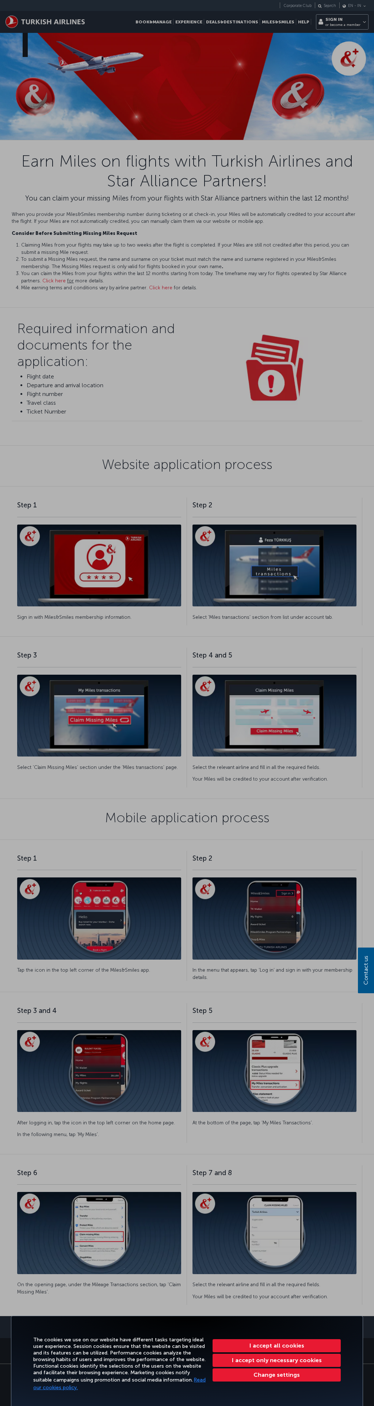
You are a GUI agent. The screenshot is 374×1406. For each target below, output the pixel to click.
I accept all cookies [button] (276, 1345)
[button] (277, 1375)
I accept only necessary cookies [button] (277, 1360)
